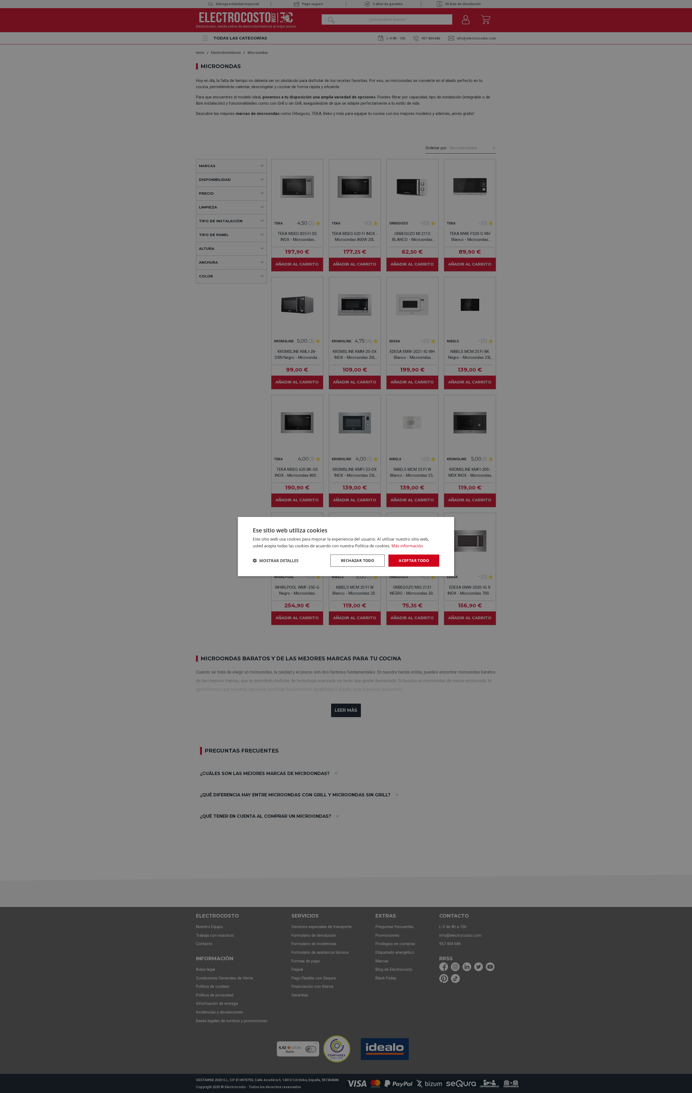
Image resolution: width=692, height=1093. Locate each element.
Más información (407, 545)
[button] (275, 560)
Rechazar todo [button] (357, 560)
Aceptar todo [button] (414, 560)
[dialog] (346, 546)
